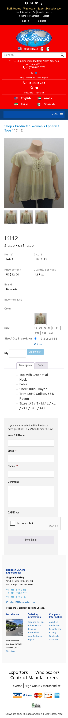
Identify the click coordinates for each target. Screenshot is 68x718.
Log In (25, 21)
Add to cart (35, 352)
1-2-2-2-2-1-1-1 (48, 339)
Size (7, 328)
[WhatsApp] (31, 88)
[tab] (25, 365)
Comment (13, 482)
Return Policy (34, 626)
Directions (10, 651)
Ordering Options (36, 622)
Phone (13, 466)
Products (22, 126)
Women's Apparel (44, 126)
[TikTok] (41, 3)
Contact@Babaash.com (20, 602)
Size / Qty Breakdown (18, 338)
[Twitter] (36, 3)
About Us (53, 622)
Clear (39, 344)
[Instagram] (31, 3)
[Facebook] (26, 3)
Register (41, 21)
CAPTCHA (13, 512)
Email (12, 451)
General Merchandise (29, 16)
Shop (8, 126)
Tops (7, 130)
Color (7, 308)
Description (25, 365)
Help (22, 77)
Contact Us (54, 626)
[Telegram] (36, 88)
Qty (6, 353)
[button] (55, 114)
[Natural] (40, 318)
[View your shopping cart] (36, 73)
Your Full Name (16, 435)
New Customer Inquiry (37, 77)
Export (46, 16)
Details (42, 365)
